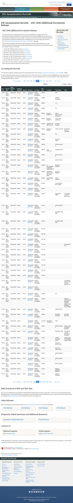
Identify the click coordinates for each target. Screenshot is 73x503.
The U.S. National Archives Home (15, 3)
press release (24, 49)
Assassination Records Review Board (63, 48)
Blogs (41, 492)
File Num (42, 89)
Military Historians (18, 466)
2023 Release (25, 408)
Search (69, 4)
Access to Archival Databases (6, 475)
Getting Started (29, 464)
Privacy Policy (31, 497)
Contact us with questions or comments (9, 455)
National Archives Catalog (5, 471)
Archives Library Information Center (6, 478)
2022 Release (43, 408)
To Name (49, 90)
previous (18, 81)
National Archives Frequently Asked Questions (29, 467)
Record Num (7, 89)
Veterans (16, 473)
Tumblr (36, 492)
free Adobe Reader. (17, 447)
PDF (29, 94)
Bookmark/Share (61, 2)
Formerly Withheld (19, 89)
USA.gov (54, 497)
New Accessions (41, 466)
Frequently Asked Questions (13, 419)
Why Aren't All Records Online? (30, 478)
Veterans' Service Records (22, 9)
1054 (34, 81)
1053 (31, 81)
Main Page (60, 36)
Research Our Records (7, 9)
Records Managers (18, 471)
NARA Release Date (13, 89)
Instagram (34, 492)
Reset (69, 84)
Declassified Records (30, 472)
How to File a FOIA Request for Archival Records (30, 481)
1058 (47, 81)
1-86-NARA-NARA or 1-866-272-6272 (36, 500)
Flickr (43, 492)
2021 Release (60, 408)
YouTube (39, 492)
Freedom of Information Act (40, 497)
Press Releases (44, 419)
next (56, 81)
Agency (25, 90)
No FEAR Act (49, 497)
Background (61, 38)
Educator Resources (36, 9)
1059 (50, 81)
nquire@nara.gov (11, 433)
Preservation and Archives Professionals (17, 468)
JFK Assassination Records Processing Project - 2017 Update (18, 41)
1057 (44, 81)
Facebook (30, 492)
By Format (4, 466)
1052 (28, 81)
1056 (41, 81)
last (59, 81)
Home (3, 17)
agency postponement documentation (32, 404)
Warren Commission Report (63, 40)
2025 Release (7, 408)
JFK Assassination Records (22, 17)
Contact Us (69, 2)
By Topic (4, 464)
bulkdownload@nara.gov (13, 396)
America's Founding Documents (65, 9)
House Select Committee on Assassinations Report (63, 44)
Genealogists (17, 464)
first (14, 81)
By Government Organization (5, 468)
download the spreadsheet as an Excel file (51, 72)
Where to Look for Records (29, 475)
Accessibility (24, 497)
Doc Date (30, 90)
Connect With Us (36, 489)
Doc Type (36, 90)
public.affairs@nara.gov (47, 433)
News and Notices (41, 464)
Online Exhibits (5, 480)
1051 (25, 81)
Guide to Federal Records (29, 470)
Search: (45, 84)
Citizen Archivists (52, 2)
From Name (58, 90)
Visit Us (51, 9)
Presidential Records (6, 473)
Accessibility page (35, 448)
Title (65, 90)
